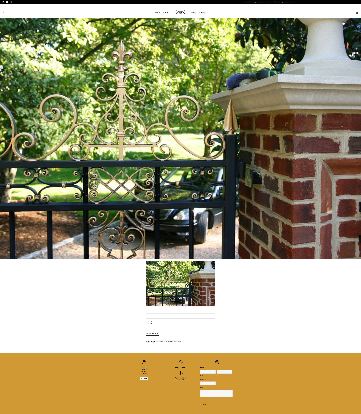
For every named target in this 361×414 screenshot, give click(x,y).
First (201, 375)
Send (204, 404)
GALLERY (143, 371)
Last (218, 375)
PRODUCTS (144, 369)
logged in (166, 341)
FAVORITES (144, 373)
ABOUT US (144, 367)
